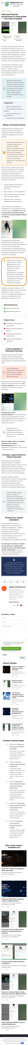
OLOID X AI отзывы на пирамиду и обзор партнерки (18, 668)
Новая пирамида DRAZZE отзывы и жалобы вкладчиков (13, 1023)
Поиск (5, 654)
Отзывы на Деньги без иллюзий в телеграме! (17, 746)
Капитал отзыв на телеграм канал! (17, 681)
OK (22, 1043)
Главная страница (6, 11)
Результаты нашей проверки (15, 118)
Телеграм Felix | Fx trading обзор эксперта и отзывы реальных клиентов (18, 726)
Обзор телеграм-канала (13, 106)
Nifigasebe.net (16, 2)
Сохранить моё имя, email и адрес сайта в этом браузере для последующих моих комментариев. (13, 643)
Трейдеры (6, 30)
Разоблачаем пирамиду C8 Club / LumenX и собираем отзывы (18, 695)
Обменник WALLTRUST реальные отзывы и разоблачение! (18, 711)
